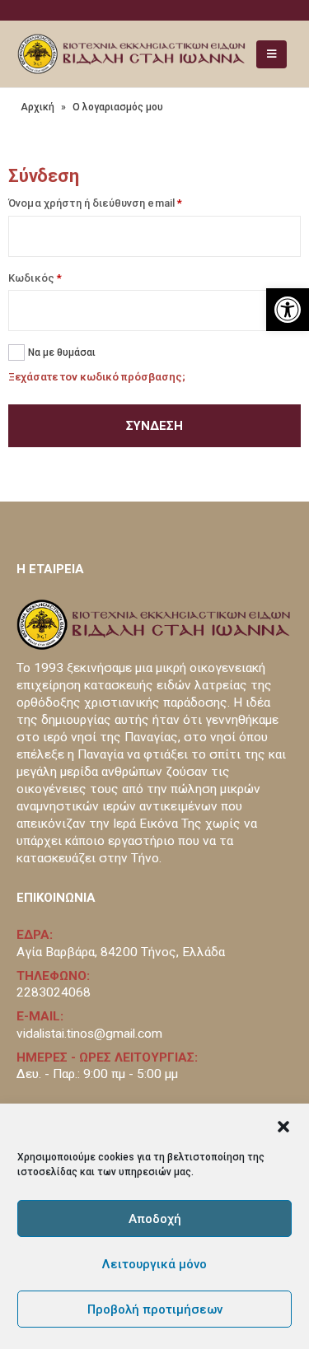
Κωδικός (35, 278)
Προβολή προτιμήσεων (154, 1309)
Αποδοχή (155, 1218)
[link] (287, 309)
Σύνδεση (154, 425)
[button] (283, 1125)
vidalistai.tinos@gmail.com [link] (89, 1033)
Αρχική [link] (37, 107)
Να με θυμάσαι (62, 352)
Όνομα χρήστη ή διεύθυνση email (95, 203)
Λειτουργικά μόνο (154, 1264)
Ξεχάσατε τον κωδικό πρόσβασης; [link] (96, 377)
